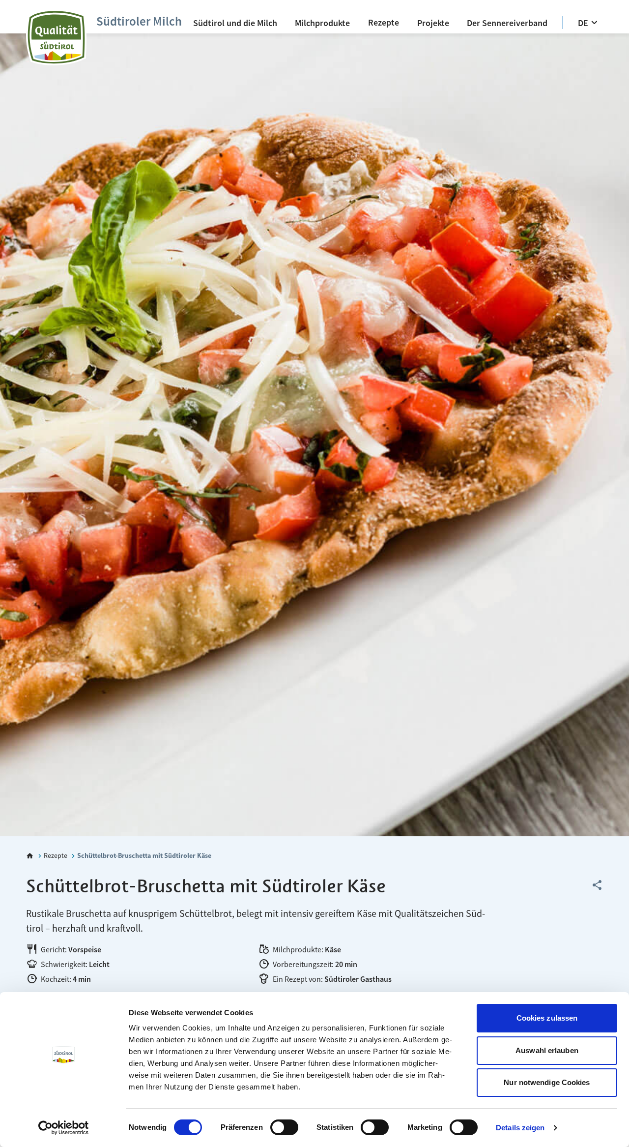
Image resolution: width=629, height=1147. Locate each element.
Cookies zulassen (547, 1018)
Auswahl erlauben (546, 1050)
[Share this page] (597, 885)
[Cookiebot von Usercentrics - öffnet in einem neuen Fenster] (64, 1127)
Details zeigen (520, 1127)
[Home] (30, 856)
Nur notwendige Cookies (547, 1082)
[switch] (284, 1127)
